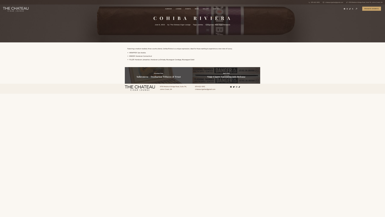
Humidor (168, 9)
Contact (216, 9)
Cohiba (200, 25)
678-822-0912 (315, 2)
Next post (226, 73)
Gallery (206, 9)
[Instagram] (237, 87)
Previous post (158, 73)
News (197, 9)
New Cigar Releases (222, 25)
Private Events (371, 8)
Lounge (178, 9)
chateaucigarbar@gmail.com (334, 2)
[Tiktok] (240, 87)
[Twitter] (234, 87)
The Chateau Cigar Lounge (180, 25)
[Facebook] (231, 87)
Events (188, 9)
